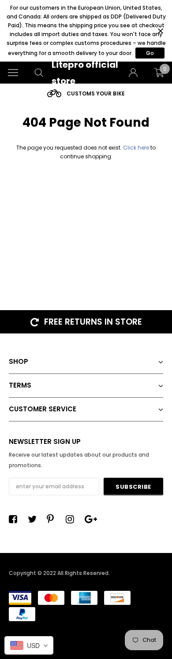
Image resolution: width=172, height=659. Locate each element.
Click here (136, 147)
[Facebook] (15, 519)
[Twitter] (34, 519)
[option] (86, 93)
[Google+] (91, 519)
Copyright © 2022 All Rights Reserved (58, 573)
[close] (160, 31)
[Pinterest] (53, 519)
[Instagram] (72, 519)
